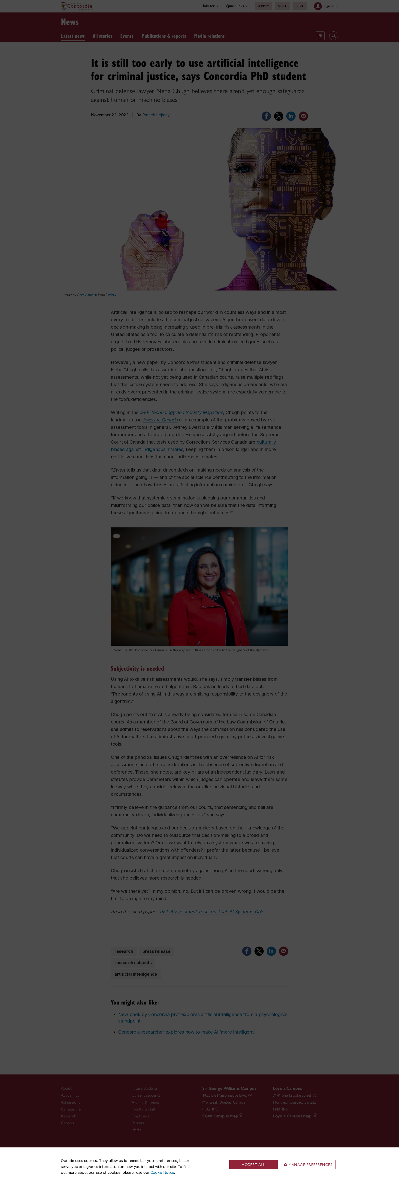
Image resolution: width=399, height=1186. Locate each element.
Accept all (253, 1164)
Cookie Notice (162, 1172)
